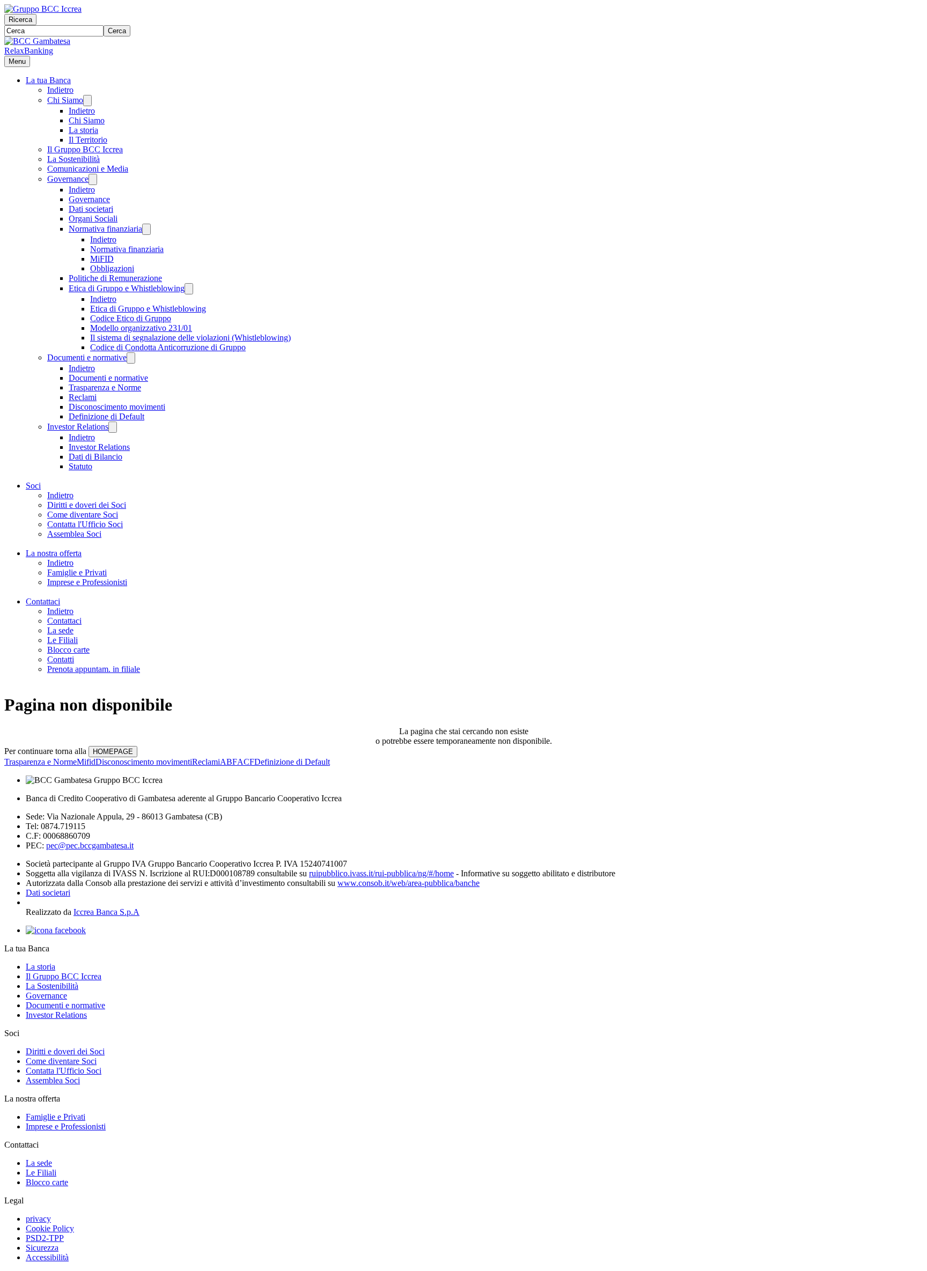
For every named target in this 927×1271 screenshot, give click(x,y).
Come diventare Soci (82, 514)
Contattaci (43, 601)
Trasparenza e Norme (105, 387)
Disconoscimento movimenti (117, 406)
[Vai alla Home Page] (37, 41)
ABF (228, 761)
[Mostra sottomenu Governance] (93, 179)
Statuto (80, 466)
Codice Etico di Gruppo (130, 318)
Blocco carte (68, 649)
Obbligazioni (112, 268)
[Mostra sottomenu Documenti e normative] (131, 358)
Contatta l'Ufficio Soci (85, 524)
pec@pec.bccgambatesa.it (90, 845)
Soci (33, 485)
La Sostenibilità (73, 159)
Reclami (83, 397)
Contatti (60, 659)
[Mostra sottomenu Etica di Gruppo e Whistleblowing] (189, 288)
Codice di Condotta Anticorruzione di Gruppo (168, 347)
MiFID (102, 258)
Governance (68, 178)
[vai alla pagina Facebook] (56, 930)
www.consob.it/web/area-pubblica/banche (408, 883)
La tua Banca (48, 80)
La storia (83, 130)
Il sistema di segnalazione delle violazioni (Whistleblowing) (190, 337)
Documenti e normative (87, 357)
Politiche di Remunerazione (115, 278)
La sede (60, 630)
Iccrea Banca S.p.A (106, 912)
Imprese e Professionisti (87, 582)
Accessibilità (47, 1257)
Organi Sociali (93, 218)
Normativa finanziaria (105, 228)
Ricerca (20, 20)
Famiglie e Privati (77, 572)
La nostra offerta (54, 553)
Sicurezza (42, 1247)
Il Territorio (88, 139)
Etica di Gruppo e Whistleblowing (127, 288)
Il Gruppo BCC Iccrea (85, 149)
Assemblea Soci (74, 533)
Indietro (60, 89)
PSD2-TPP (45, 1238)
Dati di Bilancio (95, 456)
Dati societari (91, 208)
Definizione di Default (106, 416)
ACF (245, 761)
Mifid (86, 761)
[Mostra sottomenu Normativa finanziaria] (146, 229)
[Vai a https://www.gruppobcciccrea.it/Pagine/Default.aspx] (43, 8)
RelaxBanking (28, 50)
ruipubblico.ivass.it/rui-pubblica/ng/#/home (381, 873)
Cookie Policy (50, 1228)
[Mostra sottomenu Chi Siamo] (87, 100)
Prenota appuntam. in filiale (93, 669)
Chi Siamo (65, 100)
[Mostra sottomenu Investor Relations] (112, 427)
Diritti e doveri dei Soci (86, 504)
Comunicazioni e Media (87, 168)
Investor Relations (77, 426)
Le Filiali (62, 640)
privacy (38, 1218)
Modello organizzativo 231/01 (141, 327)
